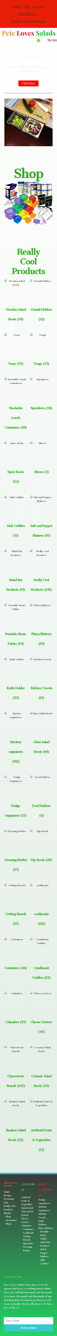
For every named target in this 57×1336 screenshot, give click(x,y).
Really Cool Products (28, 21)
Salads (38, 6)
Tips (27, 6)
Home (16, 6)
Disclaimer (27, 14)
